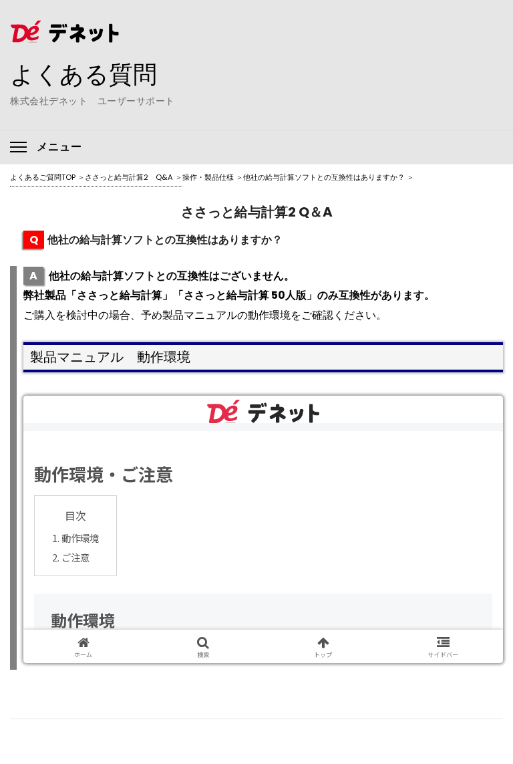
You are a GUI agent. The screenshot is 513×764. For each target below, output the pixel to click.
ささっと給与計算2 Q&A (129, 177)
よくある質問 (83, 74)
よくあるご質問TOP (42, 177)
